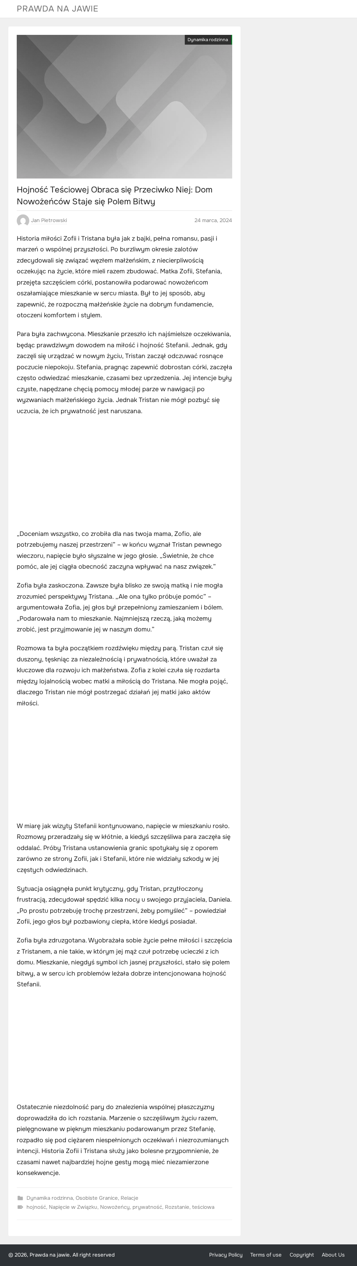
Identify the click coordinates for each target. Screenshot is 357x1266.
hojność (36, 1207)
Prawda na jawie (58, 8)
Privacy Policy (226, 1255)
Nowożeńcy (115, 1207)
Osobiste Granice (97, 1198)
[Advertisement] (124, 473)
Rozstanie (177, 1207)
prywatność (147, 1207)
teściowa (203, 1207)
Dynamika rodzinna (208, 40)
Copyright (302, 1255)
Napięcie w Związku (73, 1207)
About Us (333, 1255)
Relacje (129, 1198)
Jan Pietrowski (49, 220)
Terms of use (266, 1255)
